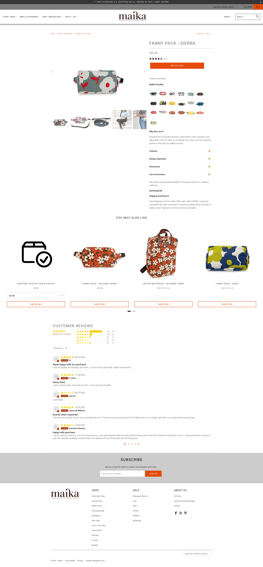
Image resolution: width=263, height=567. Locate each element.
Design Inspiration (157, 159)
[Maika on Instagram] (181, 513)
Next (208, 34)
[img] (67, 357)
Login (249, 7)
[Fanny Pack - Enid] (172, 115)
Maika (60, 561)
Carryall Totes (97, 501)
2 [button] (128, 444)
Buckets (95, 545)
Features (153, 151)
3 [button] (131, 444)
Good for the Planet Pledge (184, 501)
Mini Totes (96, 521)
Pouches (95, 535)
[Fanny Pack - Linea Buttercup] (191, 115)
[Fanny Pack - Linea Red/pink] (200, 115)
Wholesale (137, 521)
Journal (177, 506)
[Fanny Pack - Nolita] (163, 115)
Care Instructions (157, 174)
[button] (10, 17)
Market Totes (97, 506)
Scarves (95, 540)
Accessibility (70, 561)
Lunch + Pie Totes (99, 525)
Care (134, 501)
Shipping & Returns (140, 496)
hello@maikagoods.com (95, 561)
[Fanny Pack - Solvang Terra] (181, 115)
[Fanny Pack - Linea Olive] (153, 125)
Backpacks (96, 516)
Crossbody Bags (98, 511)
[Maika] (132, 17)
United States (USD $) (224, 7)
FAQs (135, 506)
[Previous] (53, 72)
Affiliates (136, 516)
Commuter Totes (98, 496)
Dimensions (154, 166)
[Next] (144, 72)
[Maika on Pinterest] (185, 513)
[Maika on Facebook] (176, 513)
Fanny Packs (97, 530)
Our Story (177, 496)
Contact (136, 511)
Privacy (80, 561)
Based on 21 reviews (62, 334)
